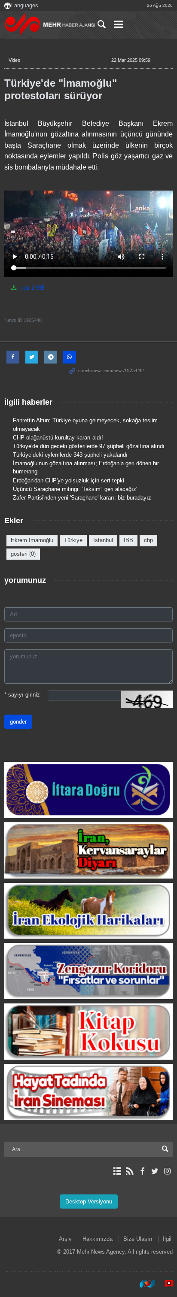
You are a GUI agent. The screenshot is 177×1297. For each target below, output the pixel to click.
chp (148, 540)
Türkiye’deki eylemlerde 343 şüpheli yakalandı (70, 455)
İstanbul (103, 540)
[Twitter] (155, 1171)
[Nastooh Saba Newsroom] (143, 1284)
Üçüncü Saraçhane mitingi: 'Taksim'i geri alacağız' (75, 489)
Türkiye (73, 540)
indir (31, 288)
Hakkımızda (97, 1239)
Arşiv (65, 1239)
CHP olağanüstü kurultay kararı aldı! (58, 437)
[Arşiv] (117, 1171)
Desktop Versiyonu (88, 1201)
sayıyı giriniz (22, 694)
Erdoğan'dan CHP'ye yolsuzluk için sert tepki (68, 480)
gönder (18, 721)
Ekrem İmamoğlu (32, 540)
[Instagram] (167, 1171)
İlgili (168, 1239)
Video (14, 60)
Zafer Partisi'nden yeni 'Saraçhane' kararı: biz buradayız (82, 497)
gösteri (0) (23, 554)
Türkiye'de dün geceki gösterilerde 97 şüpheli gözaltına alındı (89, 446)
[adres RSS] (129, 1171)
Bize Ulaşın (137, 1239)
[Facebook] (142, 1171)
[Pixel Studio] (164, 1284)
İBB (128, 540)
